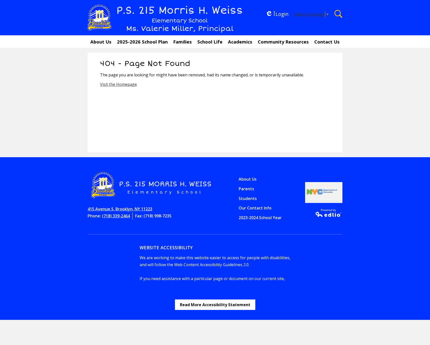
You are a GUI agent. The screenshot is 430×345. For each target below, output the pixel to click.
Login (277, 14)
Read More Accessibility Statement (215, 304)
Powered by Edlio (326, 213)
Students (248, 198)
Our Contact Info (255, 208)
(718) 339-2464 (116, 216)
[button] (101, 41)
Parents (246, 189)
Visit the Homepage (118, 84)
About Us (248, 179)
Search (338, 14)
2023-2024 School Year (260, 217)
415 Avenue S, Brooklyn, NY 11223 (120, 209)
